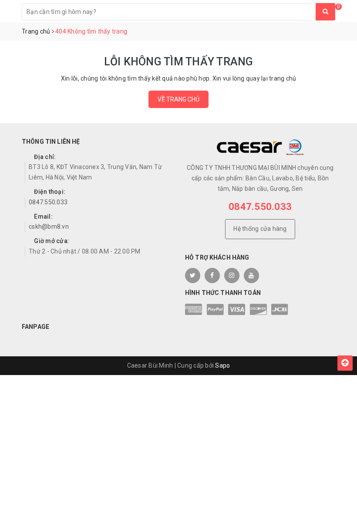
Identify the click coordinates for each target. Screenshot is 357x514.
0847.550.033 (48, 202)
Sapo (222, 365)
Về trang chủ (178, 99)
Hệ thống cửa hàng (259, 228)
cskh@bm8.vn (49, 226)
